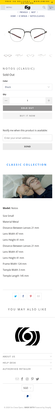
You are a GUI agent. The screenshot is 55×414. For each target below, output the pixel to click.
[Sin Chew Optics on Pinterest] (32, 379)
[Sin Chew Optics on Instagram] (27, 379)
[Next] (50, 34)
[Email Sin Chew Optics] (17, 379)
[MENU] (1, 7)
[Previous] (5, 34)
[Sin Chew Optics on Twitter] (37, 379)
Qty (4, 94)
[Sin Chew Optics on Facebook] (22, 379)
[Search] (44, 7)
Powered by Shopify (43, 407)
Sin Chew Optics (16, 407)
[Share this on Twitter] (15, 296)
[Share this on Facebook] (23, 296)
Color (5, 81)
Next (33, 12)
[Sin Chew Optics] (27, 7)
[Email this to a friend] (38, 296)
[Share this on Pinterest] (31, 296)
